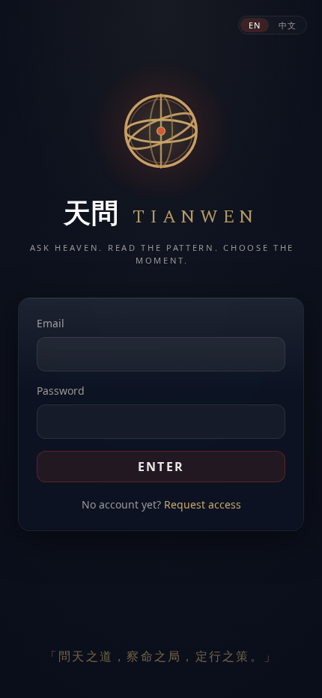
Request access (202, 504)
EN (255, 25)
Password (61, 390)
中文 (288, 25)
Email (50, 323)
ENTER (161, 466)
